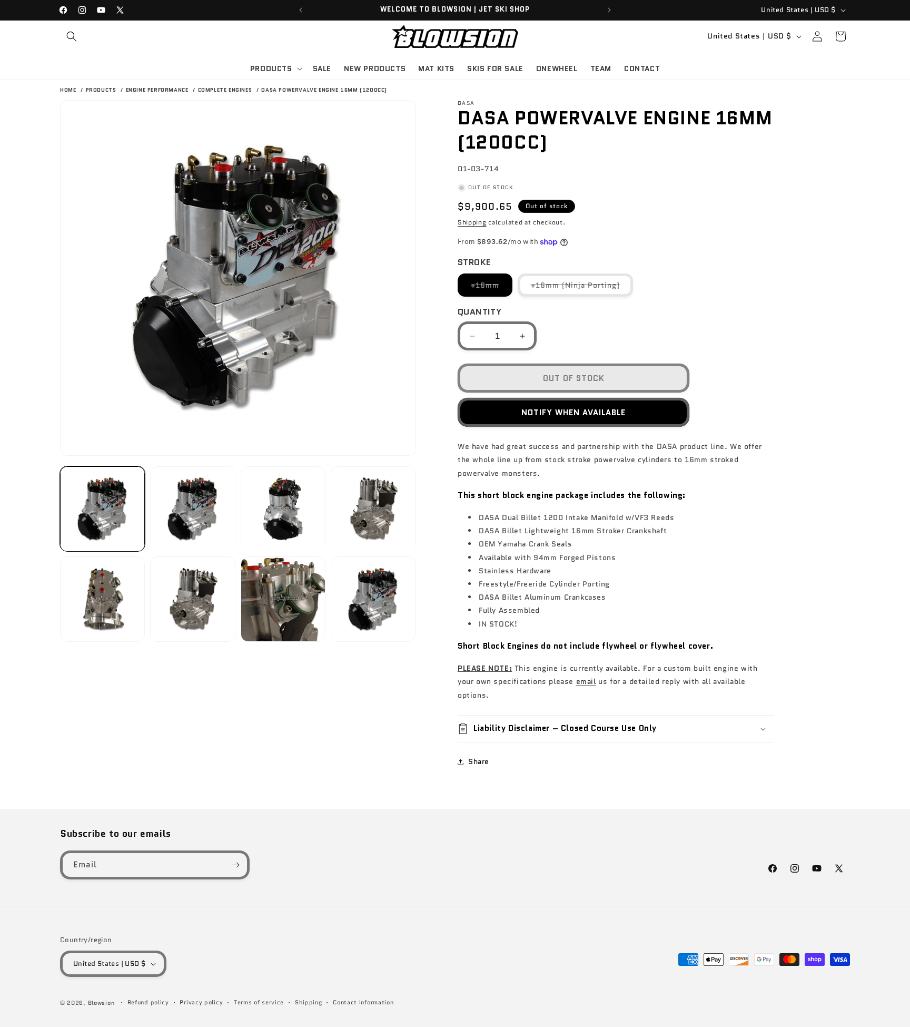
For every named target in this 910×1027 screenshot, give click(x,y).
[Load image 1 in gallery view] (102, 508)
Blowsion (101, 1003)
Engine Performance (158, 90)
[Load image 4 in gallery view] (373, 508)
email (586, 681)
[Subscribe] (235, 864)
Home (68, 90)
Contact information (363, 1002)
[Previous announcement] (300, 10)
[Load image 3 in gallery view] (283, 508)
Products (102, 90)
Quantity (479, 312)
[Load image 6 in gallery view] (192, 599)
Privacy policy (201, 1002)
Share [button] (478, 761)
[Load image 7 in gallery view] (283, 599)
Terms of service (259, 1002)
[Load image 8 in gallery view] (373, 599)
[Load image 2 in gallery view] (192, 508)
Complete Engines (226, 90)
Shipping (472, 222)
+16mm (491, 288)
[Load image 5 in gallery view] (102, 599)
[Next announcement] (609, 10)
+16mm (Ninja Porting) (582, 288)
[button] (71, 36)
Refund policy (148, 1002)
